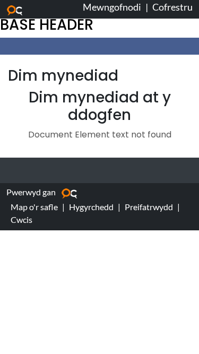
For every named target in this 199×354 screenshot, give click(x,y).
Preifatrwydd (149, 207)
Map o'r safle (34, 207)
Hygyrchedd (91, 207)
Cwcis (21, 219)
